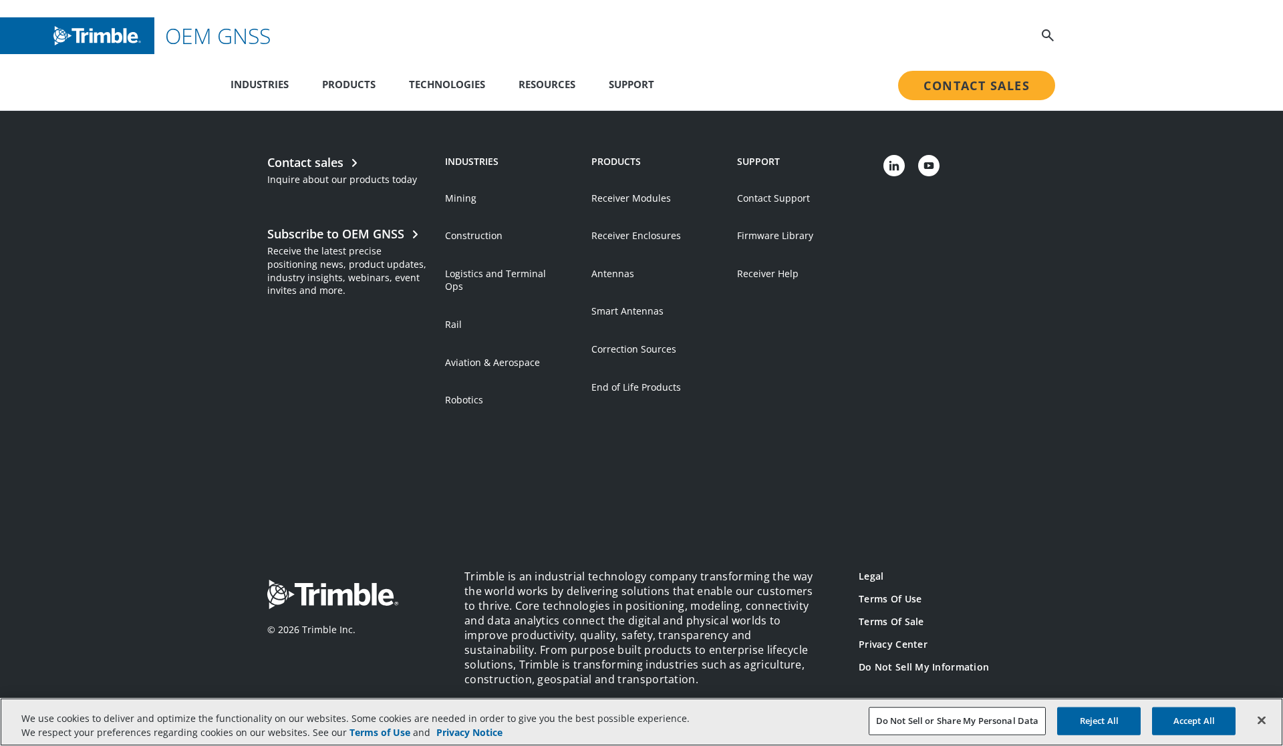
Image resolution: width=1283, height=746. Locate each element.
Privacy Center (893, 644)
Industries (260, 84)
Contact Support (773, 198)
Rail (453, 324)
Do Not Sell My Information (924, 667)
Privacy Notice (469, 732)
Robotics (464, 399)
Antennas (612, 273)
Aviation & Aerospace (492, 362)
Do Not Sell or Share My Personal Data (957, 721)
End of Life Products (636, 387)
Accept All (1194, 721)
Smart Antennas (627, 311)
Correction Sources (633, 349)
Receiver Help (768, 273)
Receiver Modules (631, 198)
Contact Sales (976, 85)
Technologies (447, 84)
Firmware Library (775, 235)
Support (631, 84)
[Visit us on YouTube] (929, 165)
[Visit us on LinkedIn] (894, 165)
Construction (474, 235)
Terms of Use (890, 598)
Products (349, 84)
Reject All (1099, 721)
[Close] (1261, 720)
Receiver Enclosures (636, 235)
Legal (871, 576)
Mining (460, 198)
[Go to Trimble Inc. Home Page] (332, 596)
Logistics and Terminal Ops (495, 280)
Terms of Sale (891, 621)
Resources (547, 84)
